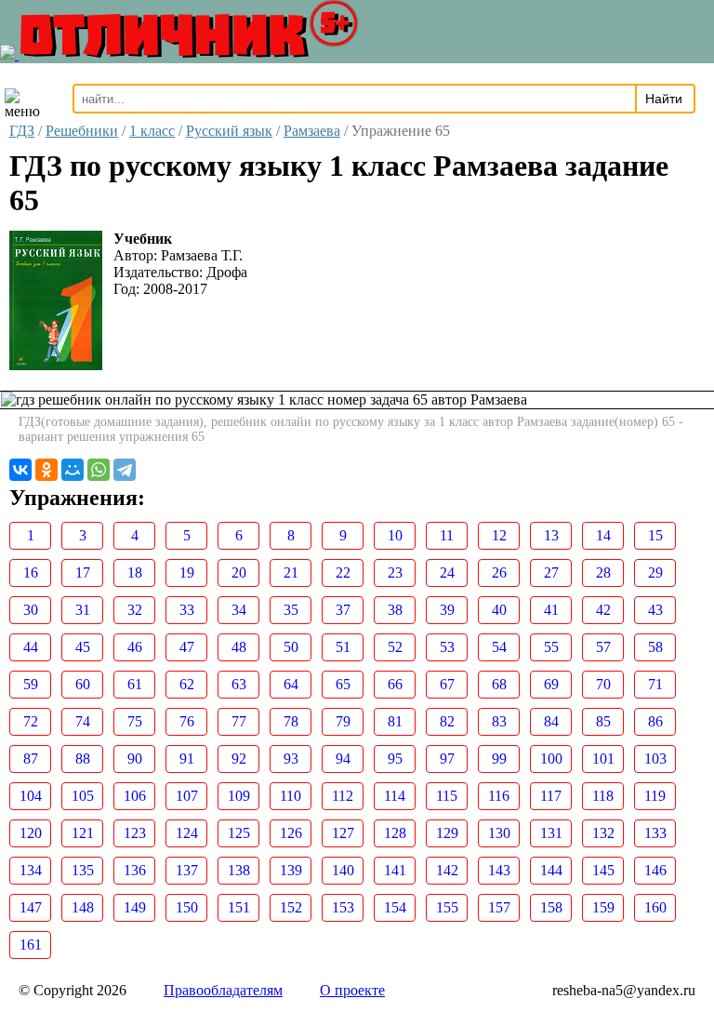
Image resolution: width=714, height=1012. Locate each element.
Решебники (82, 131)
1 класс (152, 131)
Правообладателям (223, 990)
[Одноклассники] (46, 470)
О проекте (352, 990)
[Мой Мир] (72, 470)
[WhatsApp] (98, 470)
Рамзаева (312, 131)
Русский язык (229, 131)
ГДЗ (21, 131)
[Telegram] (124, 470)
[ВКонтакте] (20, 470)
